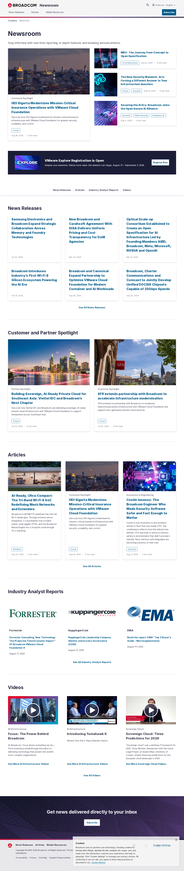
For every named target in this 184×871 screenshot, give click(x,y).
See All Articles (92, 566)
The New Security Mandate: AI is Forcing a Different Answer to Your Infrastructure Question (144, 80)
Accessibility (21, 857)
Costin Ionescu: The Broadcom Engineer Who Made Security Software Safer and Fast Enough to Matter (146, 508)
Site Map (43, 857)
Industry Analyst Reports (103, 190)
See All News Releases (92, 307)
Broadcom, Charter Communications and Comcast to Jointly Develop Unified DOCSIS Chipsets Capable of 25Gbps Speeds (148, 280)
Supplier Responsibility (59, 857)
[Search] (147, 5)
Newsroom (49, 5)
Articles (80, 190)
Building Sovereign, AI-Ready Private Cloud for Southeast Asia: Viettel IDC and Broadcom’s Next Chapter (49, 398)
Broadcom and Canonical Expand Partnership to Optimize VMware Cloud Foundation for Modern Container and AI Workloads (91, 280)
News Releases (62, 190)
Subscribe (169, 12)
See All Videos (92, 775)
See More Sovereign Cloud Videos (146, 763)
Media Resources (57, 845)
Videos (127, 190)
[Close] (176, 840)
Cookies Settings (162, 845)
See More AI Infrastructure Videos (28, 763)
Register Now (160, 162)
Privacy (33, 857)
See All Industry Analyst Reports (92, 662)
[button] (33, 710)
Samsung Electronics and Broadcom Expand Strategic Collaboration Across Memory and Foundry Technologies (34, 228)
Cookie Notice (98, 862)
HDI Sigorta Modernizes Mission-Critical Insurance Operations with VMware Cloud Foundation (45, 107)
